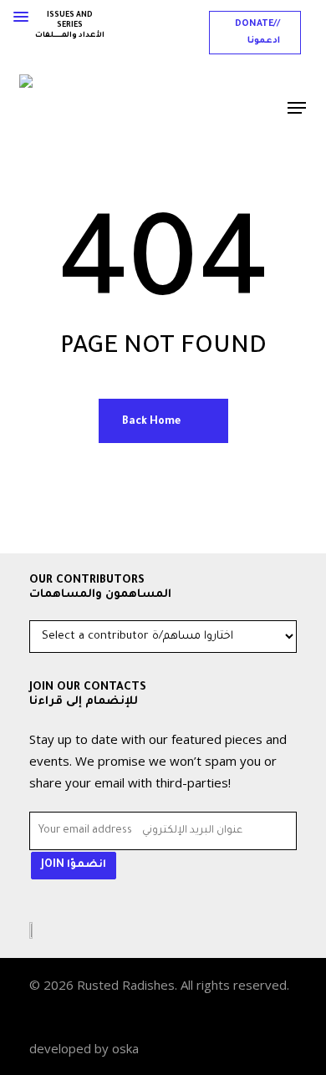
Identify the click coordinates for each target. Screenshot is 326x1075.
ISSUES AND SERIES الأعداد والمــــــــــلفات (69, 26)
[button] (255, 32)
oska (125, 1048)
